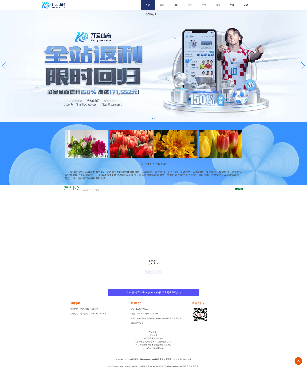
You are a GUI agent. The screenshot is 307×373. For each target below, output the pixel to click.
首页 (148, 5)
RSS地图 (178, 359)
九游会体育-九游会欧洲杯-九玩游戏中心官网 (153, 342)
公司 (190, 5)
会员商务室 (151, 14)
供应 (162, 5)
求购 (176, 5)
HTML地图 (187, 359)
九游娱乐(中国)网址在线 (153, 338)
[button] (303, 65)
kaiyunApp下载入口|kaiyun (153, 348)
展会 (218, 5)
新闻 (232, 5)
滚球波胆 (153, 335)
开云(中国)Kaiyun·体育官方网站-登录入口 (153, 345)
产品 (204, 5)
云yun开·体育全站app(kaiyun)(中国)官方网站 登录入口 (153, 292)
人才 (246, 5)
